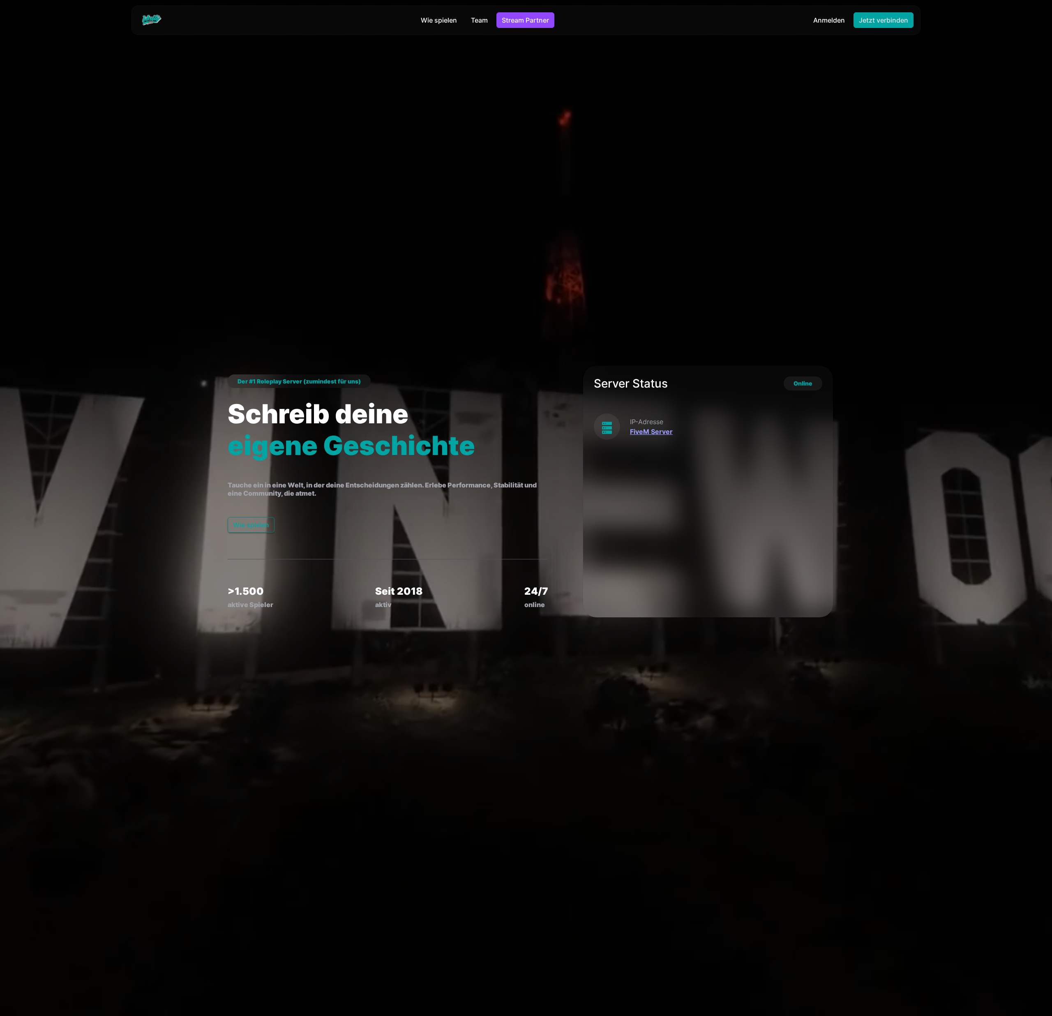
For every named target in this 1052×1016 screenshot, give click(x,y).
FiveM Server (651, 431)
